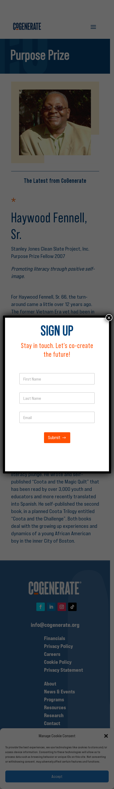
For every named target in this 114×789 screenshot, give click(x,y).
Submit (54, 437)
